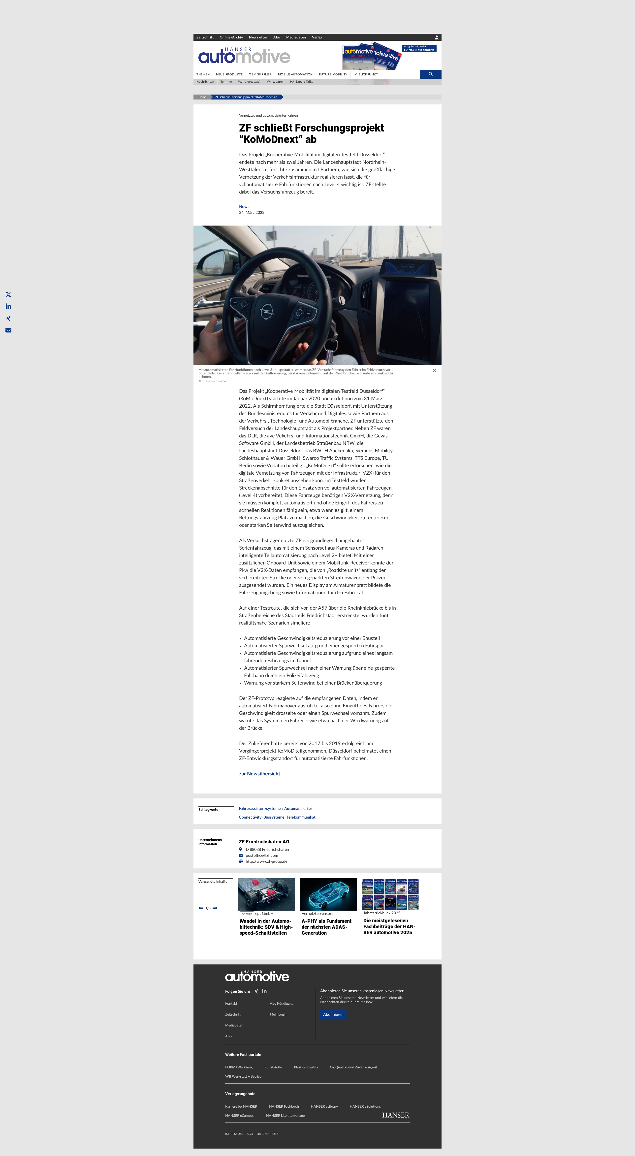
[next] (215, 908)
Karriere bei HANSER (241, 1106)
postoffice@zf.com (262, 856)
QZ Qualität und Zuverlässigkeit (353, 1067)
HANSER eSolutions (365, 1106)
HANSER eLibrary (324, 1106)
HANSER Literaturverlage (285, 1116)
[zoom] (435, 371)
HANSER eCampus (239, 1116)
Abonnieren (333, 1015)
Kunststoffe (273, 1067)
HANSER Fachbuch (284, 1106)
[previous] (200, 908)
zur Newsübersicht (259, 773)
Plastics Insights (306, 1067)
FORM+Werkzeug (239, 1067)
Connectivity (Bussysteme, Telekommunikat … (279, 817)
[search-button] (431, 74)
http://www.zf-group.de (266, 861)
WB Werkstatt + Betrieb (243, 1076)
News (244, 207)
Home (202, 97)
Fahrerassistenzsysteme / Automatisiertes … (278, 809)
